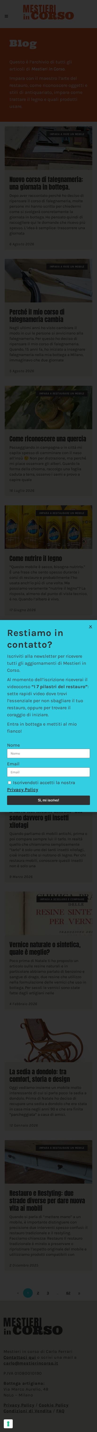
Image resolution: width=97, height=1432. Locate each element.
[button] (90, 626)
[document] (48, 716)
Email (13, 764)
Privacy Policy (22, 789)
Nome (13, 745)
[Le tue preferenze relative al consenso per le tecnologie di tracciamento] (8, 1423)
